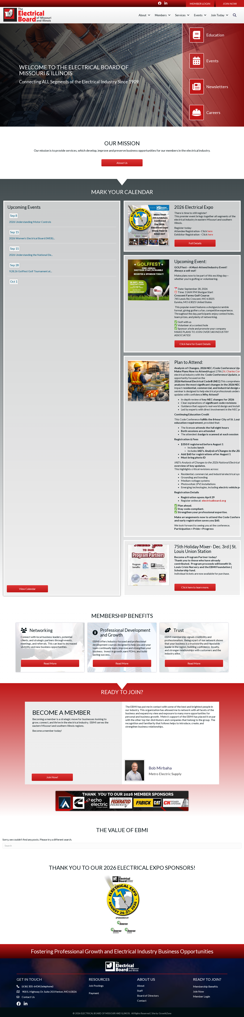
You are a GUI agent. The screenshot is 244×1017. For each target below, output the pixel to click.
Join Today (217, 15)
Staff (140, 990)
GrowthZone (165, 1013)
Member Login (201, 996)
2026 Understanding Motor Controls (30, 221)
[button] (200, 3)
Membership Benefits (205, 986)
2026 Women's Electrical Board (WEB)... (32, 238)
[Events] (204, 66)
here (209, 231)
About (142, 15)
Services (180, 15)
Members (161, 15)
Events (198, 15)
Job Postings (96, 985)
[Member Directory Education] (206, 41)
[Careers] (204, 118)
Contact (141, 1000)
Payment (94, 993)
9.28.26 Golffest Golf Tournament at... (30, 271)
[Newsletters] (208, 92)
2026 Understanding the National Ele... (31, 254)
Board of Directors (148, 995)
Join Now (198, 991)
